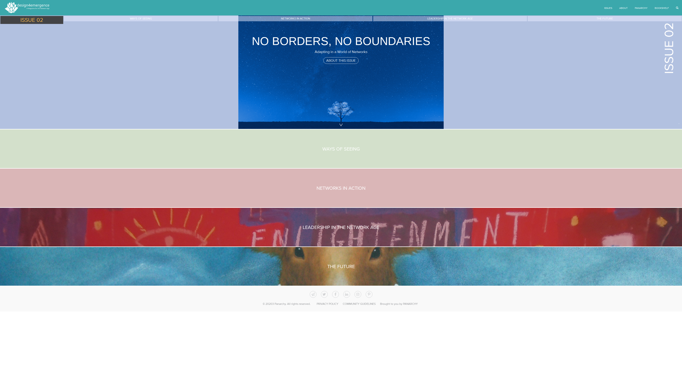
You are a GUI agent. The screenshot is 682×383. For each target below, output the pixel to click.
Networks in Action (341, 188)
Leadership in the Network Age (341, 227)
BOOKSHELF (662, 8)
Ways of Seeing (341, 148)
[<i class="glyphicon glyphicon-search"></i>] (677, 8)
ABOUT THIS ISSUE (341, 60)
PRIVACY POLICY (327, 304)
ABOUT (623, 8)
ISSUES (608, 8)
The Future (341, 266)
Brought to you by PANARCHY (399, 304)
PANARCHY (641, 8)
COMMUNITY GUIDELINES (359, 304)
